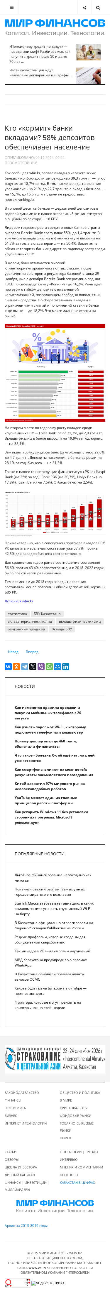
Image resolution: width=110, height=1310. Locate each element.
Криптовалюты (73, 1108)
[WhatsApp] (49, 666)
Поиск (65, 1138)
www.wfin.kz (39, 1267)
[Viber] (41, 666)
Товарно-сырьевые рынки (77, 1127)
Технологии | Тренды (79, 1152)
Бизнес (11, 1115)
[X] (32, 666)
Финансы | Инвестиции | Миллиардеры (27, 1186)
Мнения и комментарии (81, 1167)
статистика (17, 613)
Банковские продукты (26, 629)
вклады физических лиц (80, 621)
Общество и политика (80, 1092)
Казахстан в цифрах (77, 1182)
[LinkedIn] (65, 666)
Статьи (10, 1152)
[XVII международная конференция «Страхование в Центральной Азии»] (55, 1058)
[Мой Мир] (57, 666)
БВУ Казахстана (47, 613)
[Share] (84, 7)
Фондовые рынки (75, 1115)
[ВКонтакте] (8, 666)
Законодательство (22, 1092)
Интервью (69, 1159)
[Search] (98, 7)
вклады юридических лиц (30, 621)
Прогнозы (69, 1175)
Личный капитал (20, 1175)
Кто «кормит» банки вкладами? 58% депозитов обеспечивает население (50, 137)
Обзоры (11, 1159)
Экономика (15, 1108)
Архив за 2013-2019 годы (26, 1225)
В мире (66, 1100)
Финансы (13, 1100)
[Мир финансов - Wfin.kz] (55, 27)
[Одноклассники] (16, 666)
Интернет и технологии (26, 1123)
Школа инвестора (21, 1167)
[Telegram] (24, 666)
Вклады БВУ (62, 629)
